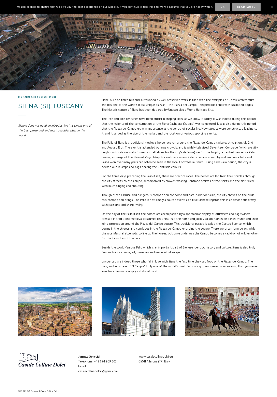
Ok (222, 7)
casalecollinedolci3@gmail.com (98, 371)
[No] (272, 7)
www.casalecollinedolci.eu (155, 356)
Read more (246, 7)
